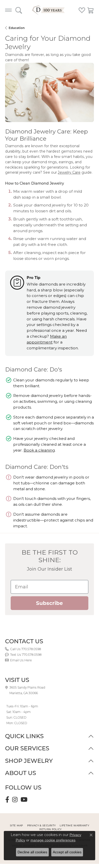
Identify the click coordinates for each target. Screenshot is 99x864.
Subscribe (49, 603)
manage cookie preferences (52, 840)
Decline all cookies (32, 852)
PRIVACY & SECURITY (41, 825)
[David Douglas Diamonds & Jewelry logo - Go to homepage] (49, 10)
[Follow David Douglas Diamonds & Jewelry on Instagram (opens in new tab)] (15, 799)
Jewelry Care (69, 172)
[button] (18, 10)
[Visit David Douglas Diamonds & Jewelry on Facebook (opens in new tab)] (7, 799)
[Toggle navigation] (8, 10)
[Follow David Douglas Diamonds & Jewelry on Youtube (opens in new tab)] (24, 799)
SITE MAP (16, 825)
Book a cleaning (39, 450)
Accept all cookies (67, 852)
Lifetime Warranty (74, 825)
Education (17, 28)
